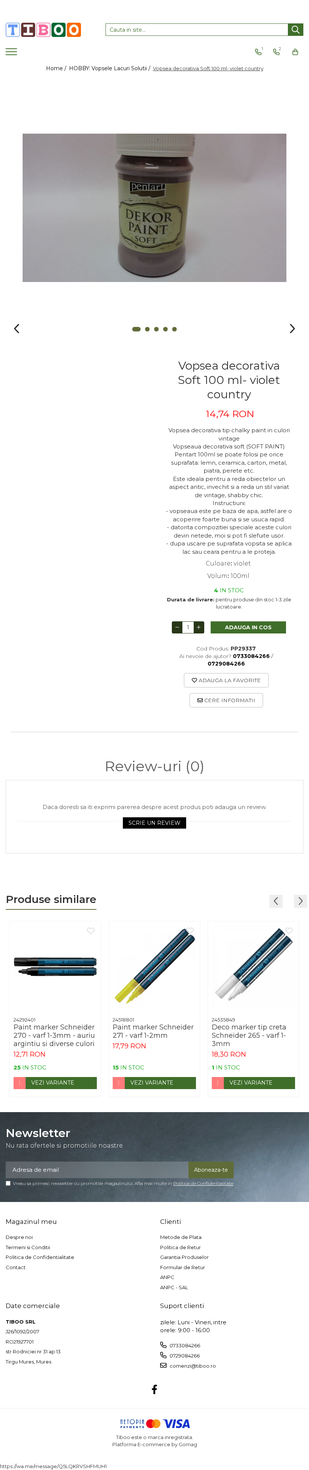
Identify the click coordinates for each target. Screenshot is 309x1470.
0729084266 (184, 1356)
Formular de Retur (182, 1267)
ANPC (167, 1277)
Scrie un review (154, 823)
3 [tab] (156, 329)
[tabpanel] (154, 208)
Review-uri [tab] (155, 766)
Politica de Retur (180, 1247)
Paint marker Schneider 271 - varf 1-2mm (153, 1031)
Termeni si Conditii (28, 1247)
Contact (16, 1267)
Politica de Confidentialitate (203, 1183)
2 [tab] (147, 329)
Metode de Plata (181, 1237)
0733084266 (184, 1345)
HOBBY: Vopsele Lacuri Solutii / (110, 68)
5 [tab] (174, 329)
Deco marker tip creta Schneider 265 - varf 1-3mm (249, 1035)
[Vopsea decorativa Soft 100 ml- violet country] (154, 208)
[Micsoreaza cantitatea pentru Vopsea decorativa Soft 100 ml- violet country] (177, 627)
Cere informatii (229, 700)
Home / (57, 68)
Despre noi (19, 1237)
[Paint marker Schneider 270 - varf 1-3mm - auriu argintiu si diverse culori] (55, 967)
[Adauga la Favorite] (91, 931)
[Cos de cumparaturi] (295, 52)
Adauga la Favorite (229, 680)
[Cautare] (295, 29)
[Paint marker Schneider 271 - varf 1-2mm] (154, 967)
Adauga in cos (248, 627)
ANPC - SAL (174, 1287)
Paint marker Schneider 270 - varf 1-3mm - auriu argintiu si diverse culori (54, 1035)
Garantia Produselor (184, 1257)
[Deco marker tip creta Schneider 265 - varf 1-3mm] (253, 967)
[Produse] (12, 54)
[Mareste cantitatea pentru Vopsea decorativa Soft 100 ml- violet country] (199, 627)
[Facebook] (154, 1390)
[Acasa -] (43, 30)
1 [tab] (136, 329)
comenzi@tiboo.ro (192, 1366)
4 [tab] (165, 329)
